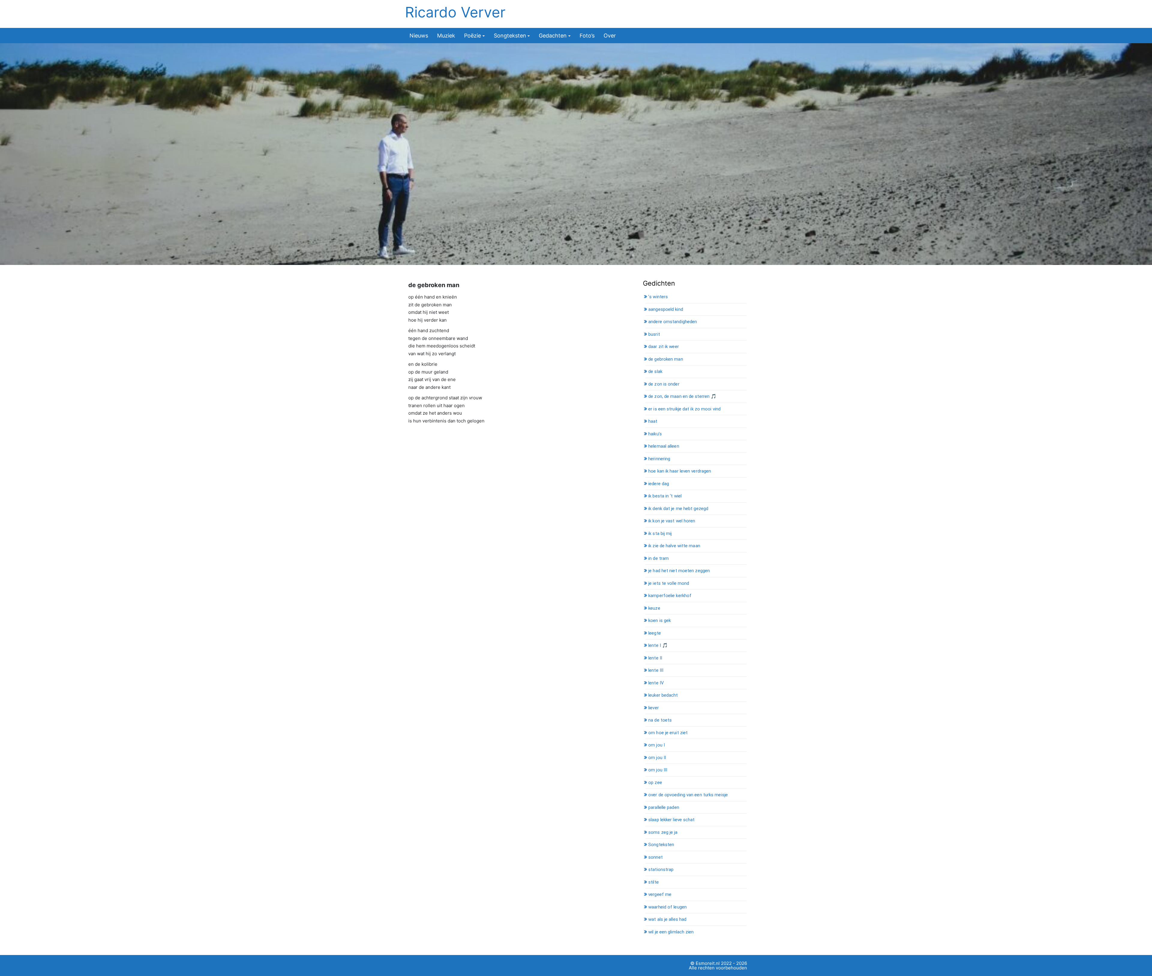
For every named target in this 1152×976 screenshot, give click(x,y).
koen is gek (659, 620)
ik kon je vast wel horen (671, 521)
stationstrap (661, 869)
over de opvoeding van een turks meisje (688, 794)
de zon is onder (664, 384)
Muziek (446, 35)
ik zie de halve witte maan (674, 545)
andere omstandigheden (672, 321)
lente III (655, 670)
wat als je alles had (667, 919)
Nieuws (419, 35)
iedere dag (658, 483)
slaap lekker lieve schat (671, 819)
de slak (655, 371)
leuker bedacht (663, 695)
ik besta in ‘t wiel (665, 496)
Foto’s (587, 35)
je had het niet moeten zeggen (679, 570)
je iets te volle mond (668, 583)
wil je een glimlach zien (671, 932)
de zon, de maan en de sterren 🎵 (682, 396)
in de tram (658, 558)
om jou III (657, 770)
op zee (655, 782)
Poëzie (472, 35)
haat (652, 421)
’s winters (658, 296)
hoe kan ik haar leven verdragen (679, 471)
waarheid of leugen (667, 907)
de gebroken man (665, 359)
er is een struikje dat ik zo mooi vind (684, 409)
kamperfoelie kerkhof (670, 595)
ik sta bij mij (660, 533)
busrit (654, 334)
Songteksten (510, 35)
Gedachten (553, 35)
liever (653, 707)
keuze (654, 608)
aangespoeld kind (665, 309)
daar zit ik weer (663, 346)
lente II (655, 658)
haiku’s (655, 434)
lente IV (656, 683)
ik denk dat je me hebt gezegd (678, 508)
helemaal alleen (663, 446)
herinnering (659, 458)
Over (610, 35)
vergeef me (659, 894)
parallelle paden (663, 807)
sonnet (655, 857)
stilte (653, 882)
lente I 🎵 (658, 645)
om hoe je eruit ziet (668, 732)
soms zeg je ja (662, 832)
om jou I (656, 745)
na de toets (660, 720)
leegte (654, 633)
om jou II (657, 757)
